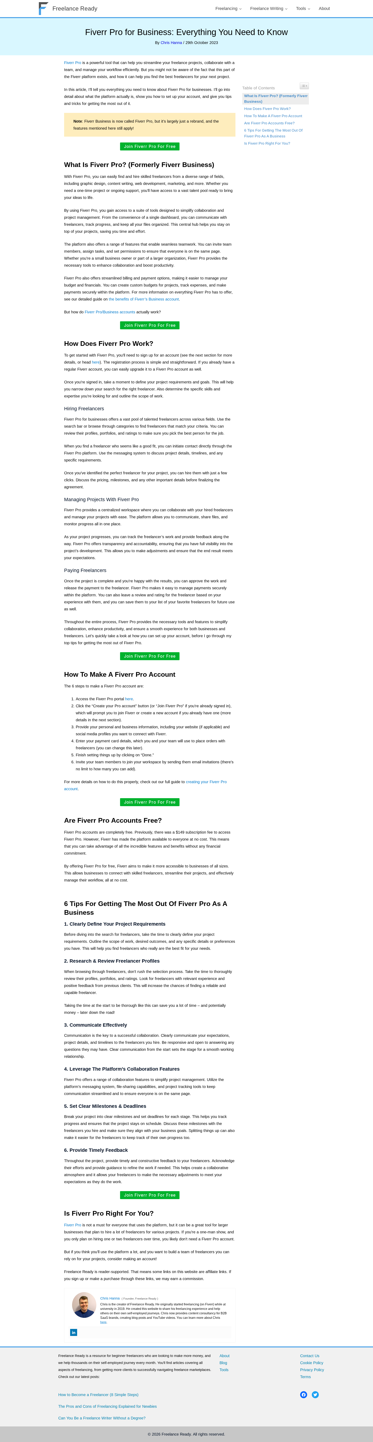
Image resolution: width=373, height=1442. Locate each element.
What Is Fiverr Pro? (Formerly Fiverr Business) (276, 99)
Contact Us (309, 1356)
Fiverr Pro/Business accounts (110, 312)
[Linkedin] (73, 1332)
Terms (305, 1377)
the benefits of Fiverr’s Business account (144, 299)
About (225, 1356)
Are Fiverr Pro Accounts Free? (269, 123)
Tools (224, 1370)
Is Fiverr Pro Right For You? (267, 143)
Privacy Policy (312, 1370)
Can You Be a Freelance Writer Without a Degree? (102, 1418)
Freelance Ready (74, 8)
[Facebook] (303, 1394)
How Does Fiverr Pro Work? (267, 109)
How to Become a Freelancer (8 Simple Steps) (98, 1395)
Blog (223, 1363)
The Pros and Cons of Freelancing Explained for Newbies (107, 1406)
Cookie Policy (311, 1363)
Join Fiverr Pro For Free (150, 146)
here (96, 362)
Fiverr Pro (72, 63)
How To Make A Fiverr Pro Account (273, 116)
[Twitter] (315, 1394)
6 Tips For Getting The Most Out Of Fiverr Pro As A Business (273, 133)
